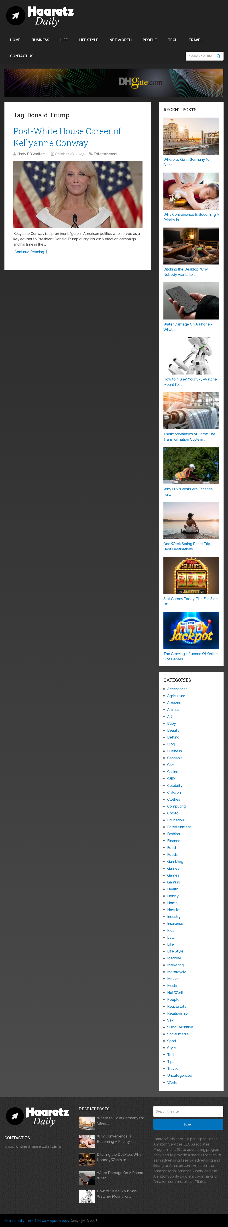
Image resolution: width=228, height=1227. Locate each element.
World (172, 1082)
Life (64, 40)
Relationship (177, 1013)
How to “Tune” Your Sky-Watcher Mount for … (117, 1194)
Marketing (175, 965)
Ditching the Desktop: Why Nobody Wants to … (119, 1157)
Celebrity (174, 785)
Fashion (173, 834)
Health (172, 889)
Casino (172, 772)
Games (173, 868)
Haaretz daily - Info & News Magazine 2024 (37, 1221)
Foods (172, 855)
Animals (173, 710)
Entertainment (106, 154)
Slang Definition (180, 1027)
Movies (173, 979)
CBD (171, 779)
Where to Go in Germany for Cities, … (120, 1120)
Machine (174, 958)
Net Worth (121, 40)
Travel (196, 40)
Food (171, 848)
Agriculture (176, 696)
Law (170, 937)
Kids (170, 930)
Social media (178, 1034)
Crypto (173, 813)
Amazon (174, 703)
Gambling (175, 861)
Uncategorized (179, 1075)
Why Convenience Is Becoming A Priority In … (116, 1139)
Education (175, 820)
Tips (170, 1062)
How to (173, 910)
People (150, 40)
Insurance (175, 924)
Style (171, 1048)
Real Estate (177, 1006)
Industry (174, 917)
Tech (172, 40)
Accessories (177, 689)
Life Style (88, 40)
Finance (173, 841)
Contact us (21, 56)
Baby (171, 723)
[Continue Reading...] (30, 252)
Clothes (173, 799)
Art (169, 716)
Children (174, 792)
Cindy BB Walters (31, 154)
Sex (170, 1020)
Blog (171, 744)
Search (219, 56)
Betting (173, 737)
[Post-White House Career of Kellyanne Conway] (77, 194)
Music (172, 986)
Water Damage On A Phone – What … (121, 1175)
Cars (171, 765)
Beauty (173, 730)
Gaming (173, 882)
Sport (171, 1041)
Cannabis (174, 758)
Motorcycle (176, 972)
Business (40, 40)
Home (15, 40)
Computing (176, 806)
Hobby (173, 896)
